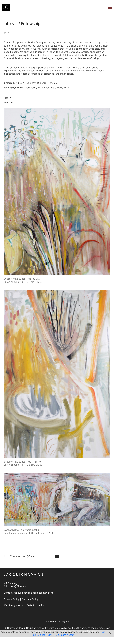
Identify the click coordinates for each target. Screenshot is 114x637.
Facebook (9, 102)
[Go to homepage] (6, 7)
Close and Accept (65, 634)
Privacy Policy (11, 599)
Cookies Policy (30, 599)
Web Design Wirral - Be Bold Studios (24, 605)
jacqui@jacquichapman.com (37, 592)
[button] (110, 7)
